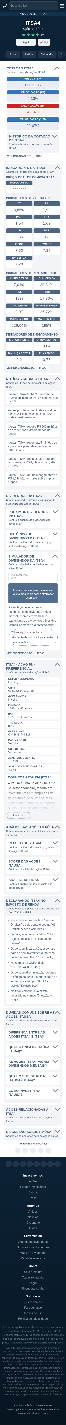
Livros (33, 1228)
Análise (29, 54)
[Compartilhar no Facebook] (33, 1150)
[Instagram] (9, 1164)
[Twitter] (23, 1164)
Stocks (33, 1192)
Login (33, 1283)
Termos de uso (33, 1313)
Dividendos (47, 54)
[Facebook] (16, 1164)
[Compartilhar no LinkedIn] (48, 1150)
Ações (33, 14)
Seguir (26, 42)
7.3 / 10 (13, 760)
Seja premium (33, 1272)
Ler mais (18, 815)
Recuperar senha (33, 1288)
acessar (19, 189)
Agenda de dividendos (33, 1241)
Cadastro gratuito (33, 1277)
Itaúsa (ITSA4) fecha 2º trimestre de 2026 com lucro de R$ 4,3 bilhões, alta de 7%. (33, 398)
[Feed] (50, 1164)
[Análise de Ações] (5, 5)
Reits (33, 1198)
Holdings (14, 682)
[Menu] (61, 5)
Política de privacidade (33, 1318)
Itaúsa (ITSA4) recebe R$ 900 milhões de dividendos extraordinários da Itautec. (33, 430)
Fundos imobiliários (33, 1186)
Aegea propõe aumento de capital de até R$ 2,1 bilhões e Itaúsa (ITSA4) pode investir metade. (32, 414)
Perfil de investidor (33, 1258)
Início (22, 14)
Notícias (33, 1217)
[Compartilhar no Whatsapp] (18, 1150)
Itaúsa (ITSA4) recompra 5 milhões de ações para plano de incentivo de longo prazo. (32, 446)
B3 (55, 1358)
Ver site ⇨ (14, 743)
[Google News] (44, 1164)
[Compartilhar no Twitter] (41, 1150)
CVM (59, 1358)
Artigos (33, 1211)
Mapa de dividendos (33, 1252)
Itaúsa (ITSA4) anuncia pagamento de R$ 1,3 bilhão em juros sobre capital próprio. (32, 478)
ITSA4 (44, 14)
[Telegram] (30, 1164)
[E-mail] (57, 1164)
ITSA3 (38, 156)
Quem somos (33, 1302)
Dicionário (33, 1222)
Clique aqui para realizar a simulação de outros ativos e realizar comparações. (33, 637)
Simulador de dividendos (33, 1247)
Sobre (12, 54)
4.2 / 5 (12, 769)
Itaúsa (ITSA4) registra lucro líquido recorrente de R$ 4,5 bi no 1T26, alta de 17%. (31, 462)
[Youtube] (37, 1164)
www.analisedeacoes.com (33, 1413)
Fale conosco (33, 1307)
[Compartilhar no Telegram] (25, 1150)
